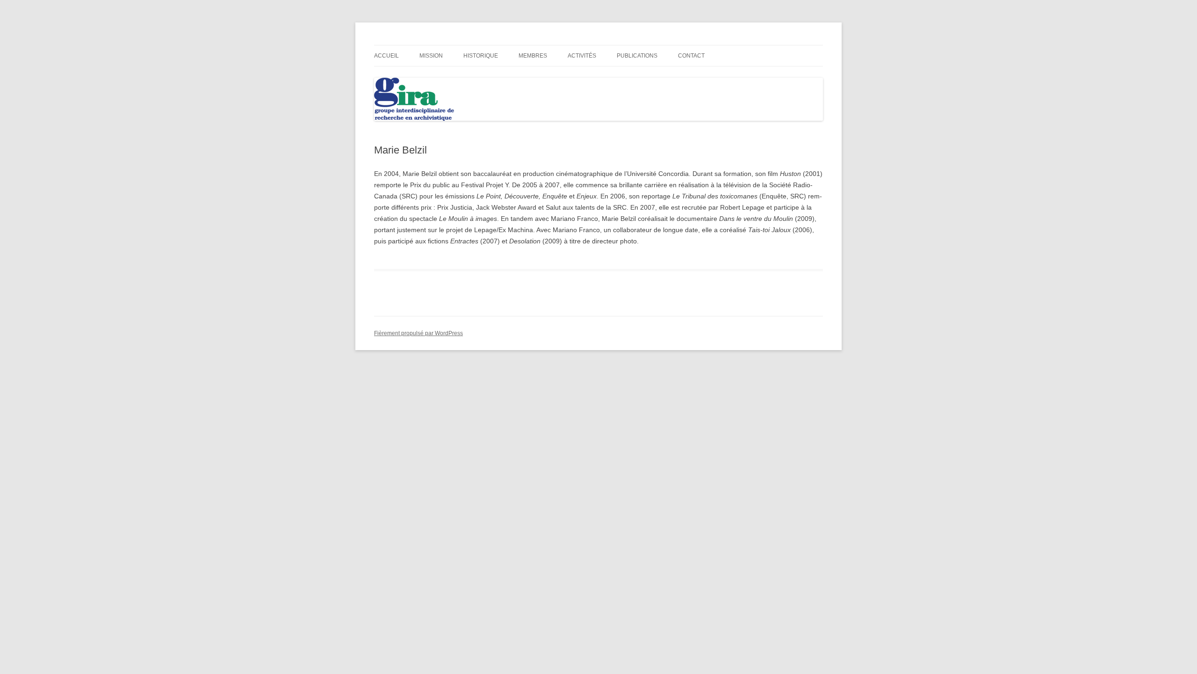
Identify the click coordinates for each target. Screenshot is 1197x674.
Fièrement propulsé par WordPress (418, 333)
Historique (480, 55)
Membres (533, 55)
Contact (691, 55)
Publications (637, 55)
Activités (582, 55)
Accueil (386, 55)
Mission (431, 55)
